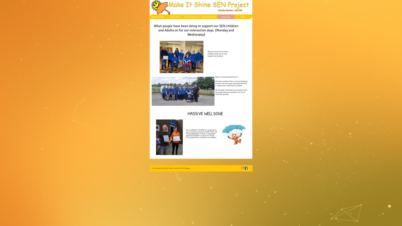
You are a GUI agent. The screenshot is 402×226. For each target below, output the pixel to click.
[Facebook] (246, 168)
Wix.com (187, 168)
